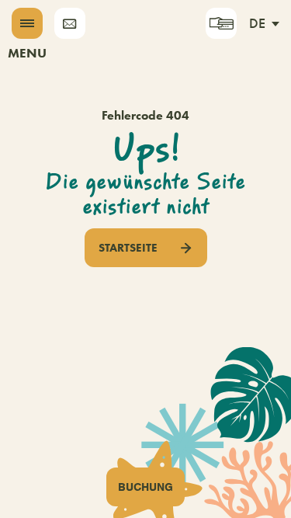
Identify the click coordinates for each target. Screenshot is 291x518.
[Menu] (27, 23)
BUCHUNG (145, 487)
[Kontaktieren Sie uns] (69, 23)
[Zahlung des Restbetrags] (221, 23)
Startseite (128, 248)
